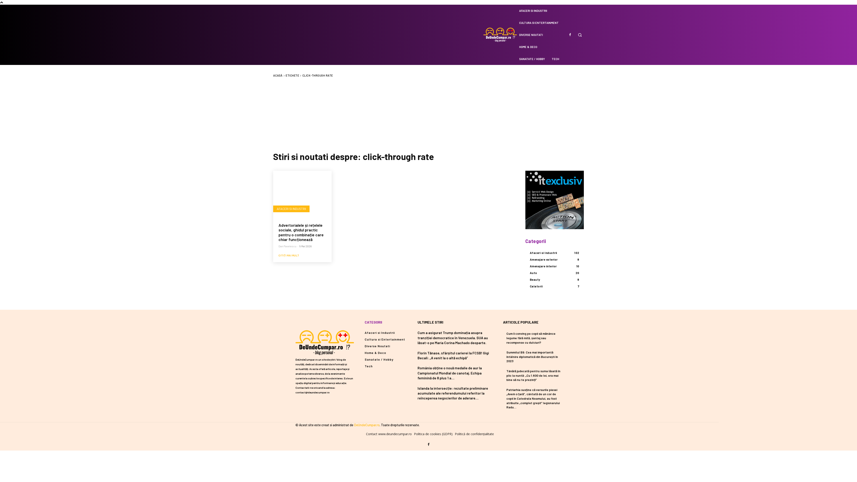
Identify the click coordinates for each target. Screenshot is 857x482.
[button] (580, 35)
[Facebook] (570, 35)
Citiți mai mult (289, 255)
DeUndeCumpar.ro (367, 425)
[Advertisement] (428, 114)
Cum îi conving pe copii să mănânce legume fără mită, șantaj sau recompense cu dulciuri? (530, 338)
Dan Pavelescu (287, 246)
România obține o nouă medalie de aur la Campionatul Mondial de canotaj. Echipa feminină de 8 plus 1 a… (450, 373)
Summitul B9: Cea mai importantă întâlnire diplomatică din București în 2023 (532, 356)
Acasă (278, 75)
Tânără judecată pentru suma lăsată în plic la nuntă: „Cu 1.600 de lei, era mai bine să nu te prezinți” (533, 375)
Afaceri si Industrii (291, 209)
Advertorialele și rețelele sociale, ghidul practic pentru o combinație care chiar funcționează (301, 232)
